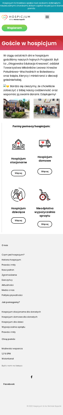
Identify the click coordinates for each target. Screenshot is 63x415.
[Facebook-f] (31, 377)
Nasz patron (8, 269)
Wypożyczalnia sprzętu (13, 327)
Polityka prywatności (12, 295)
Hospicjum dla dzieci (12, 321)
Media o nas (8, 290)
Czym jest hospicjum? (13, 254)
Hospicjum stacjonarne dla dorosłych (21, 311)
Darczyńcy (7, 280)
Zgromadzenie (9, 274)
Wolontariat (8, 358)
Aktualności (8, 285)
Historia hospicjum (11, 259)
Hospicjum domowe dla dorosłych (19, 316)
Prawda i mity (9, 264)
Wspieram (14, 28)
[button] (47, 17)
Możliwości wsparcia (12, 348)
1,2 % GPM (6, 353)
